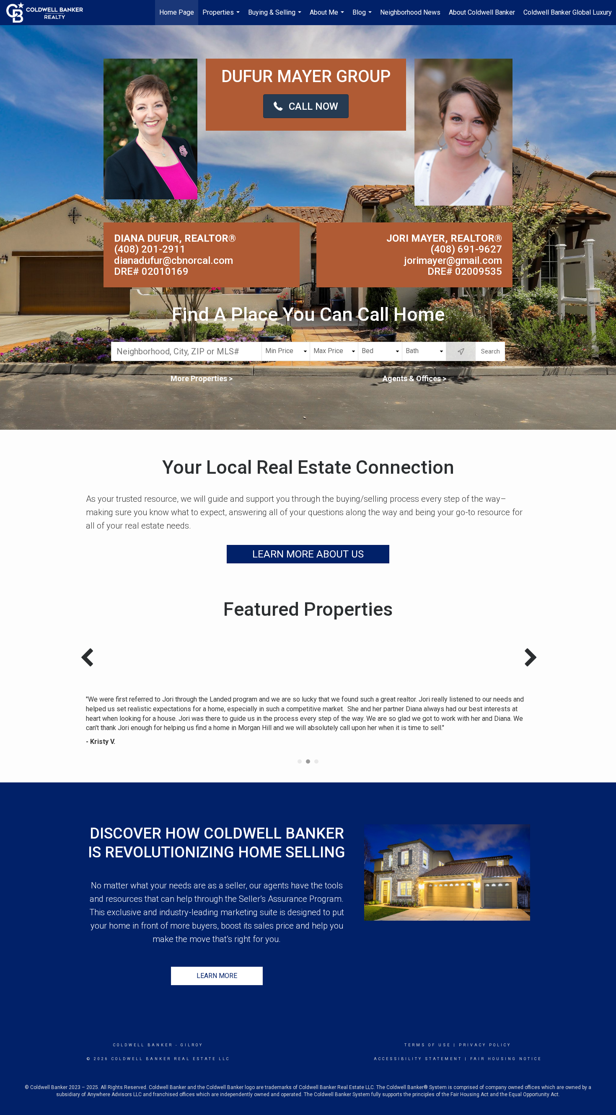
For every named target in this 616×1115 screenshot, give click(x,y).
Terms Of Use (427, 1045)
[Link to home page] (48, 12)
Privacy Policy (485, 1045)
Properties (222, 16)
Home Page (176, 12)
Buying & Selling (275, 16)
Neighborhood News (410, 12)
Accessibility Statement (418, 1059)
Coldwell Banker (143, 1045)
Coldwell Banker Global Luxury (567, 12)
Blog (363, 16)
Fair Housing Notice (506, 1059)
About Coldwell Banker (482, 12)
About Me (328, 16)
